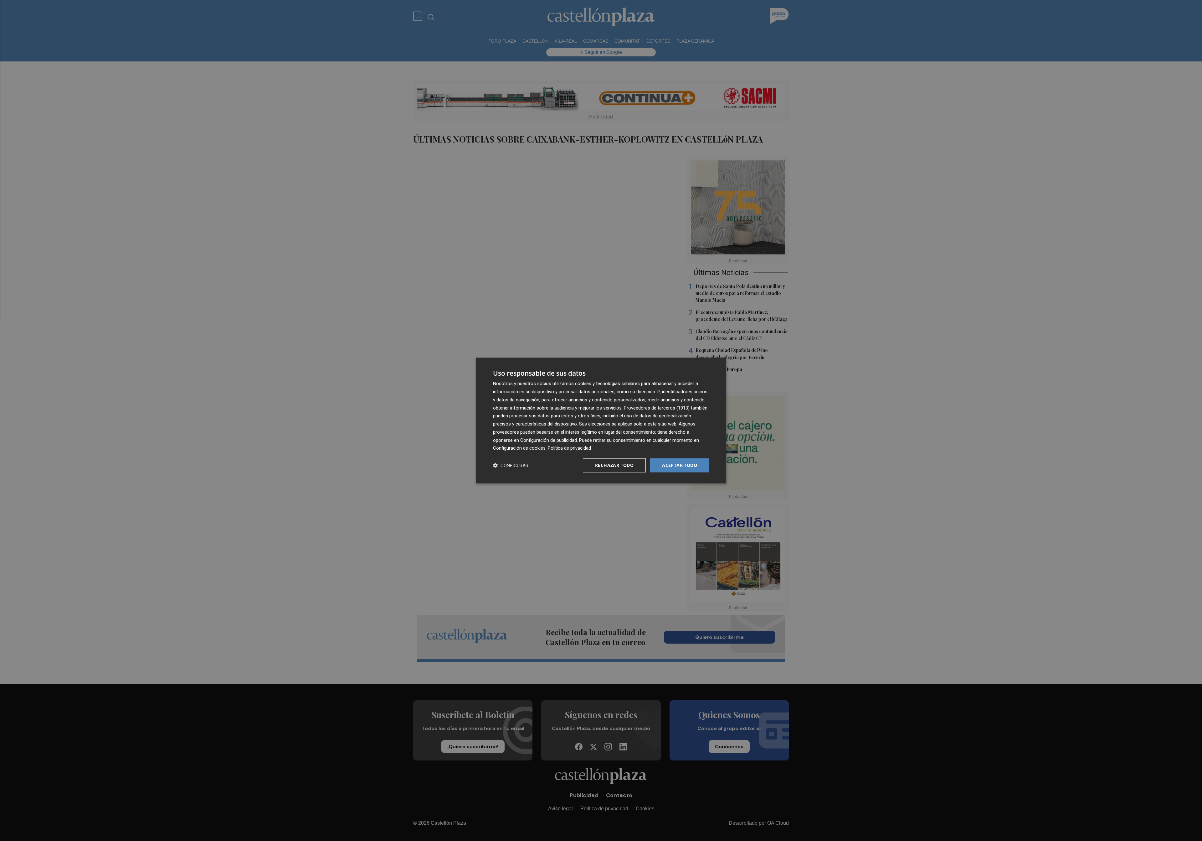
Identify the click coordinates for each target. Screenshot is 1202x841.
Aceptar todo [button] (679, 465)
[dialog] (601, 420)
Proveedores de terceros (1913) (657, 407)
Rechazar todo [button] (614, 465)
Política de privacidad (569, 448)
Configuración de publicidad (548, 440)
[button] (510, 465)
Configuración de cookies (519, 448)
